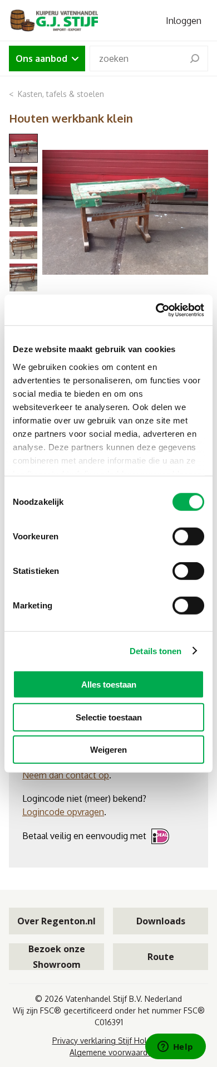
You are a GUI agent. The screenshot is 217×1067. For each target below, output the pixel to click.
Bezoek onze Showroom (56, 956)
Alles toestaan (108, 684)
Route (160, 957)
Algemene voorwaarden (113, 1052)
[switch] (188, 536)
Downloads (160, 921)
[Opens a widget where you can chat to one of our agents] (175, 1047)
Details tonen (155, 650)
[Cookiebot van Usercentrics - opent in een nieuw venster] (156, 310)
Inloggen (183, 20)
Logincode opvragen (63, 811)
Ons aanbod (41, 58)
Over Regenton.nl (56, 921)
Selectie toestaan (109, 717)
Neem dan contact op (65, 775)
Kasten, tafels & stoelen (61, 94)
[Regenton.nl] (53, 20)
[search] (194, 58)
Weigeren (108, 749)
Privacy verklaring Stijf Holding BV (113, 1040)
